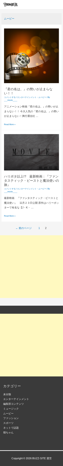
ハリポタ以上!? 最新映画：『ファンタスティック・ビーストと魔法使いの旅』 (31, 181)
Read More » (10, 124)
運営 (49, 458)
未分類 (7, 394)
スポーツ (8, 423)
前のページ (24, 228)
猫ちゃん (8, 432)
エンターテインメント (27, 97)
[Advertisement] (31, 266)
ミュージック (11, 408)
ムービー (42, 97)
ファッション (11, 418)
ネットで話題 (11, 427)
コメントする (10, 97)
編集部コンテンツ (13, 403)
